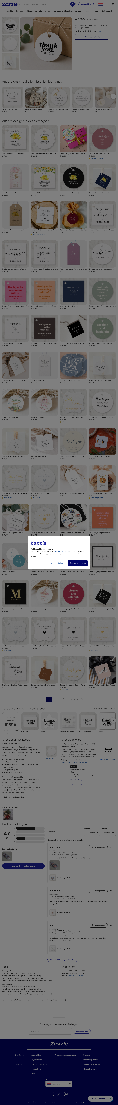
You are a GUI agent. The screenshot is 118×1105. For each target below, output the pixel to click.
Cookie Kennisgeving (61, 551)
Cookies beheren (58, 563)
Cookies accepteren (78, 563)
